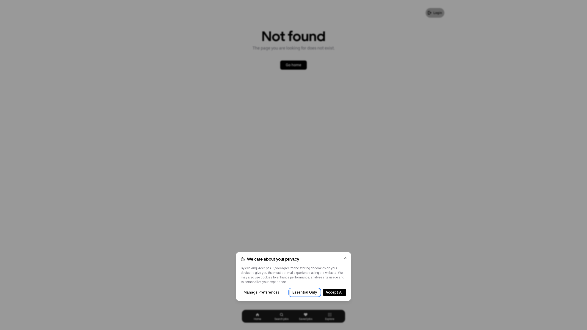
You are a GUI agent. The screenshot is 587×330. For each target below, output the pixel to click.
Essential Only (304, 292)
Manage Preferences (261, 292)
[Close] (345, 258)
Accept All (334, 292)
